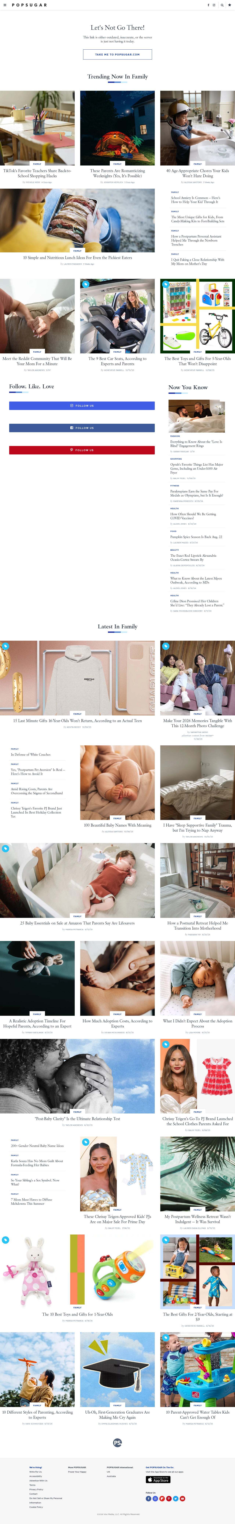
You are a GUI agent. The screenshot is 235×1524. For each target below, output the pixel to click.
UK (108, 1472)
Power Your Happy (77, 1472)
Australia (111, 1476)
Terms (32, 1485)
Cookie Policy (36, 1507)
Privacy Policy (36, 1489)
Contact (33, 1494)
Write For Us (35, 1472)
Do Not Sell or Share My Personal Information (45, 1500)
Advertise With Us (38, 1480)
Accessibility (35, 1476)
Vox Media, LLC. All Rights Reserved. (122, 1514)
